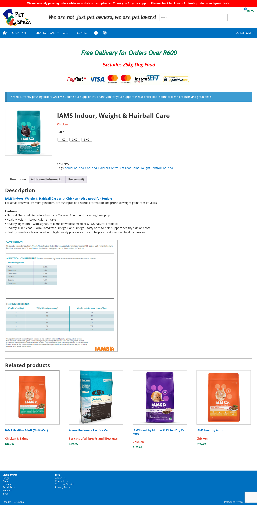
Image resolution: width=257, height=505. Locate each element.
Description (18, 179)
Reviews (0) (76, 179)
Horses (7, 484)
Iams (136, 168)
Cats (5, 481)
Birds (6, 493)
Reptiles (7, 490)
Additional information (47, 179)
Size (61, 132)
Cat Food (91, 168)
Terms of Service (64, 484)
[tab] (18, 179)
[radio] (63, 139)
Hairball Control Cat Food (114, 168)
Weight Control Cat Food (157, 168)
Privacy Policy (62, 487)
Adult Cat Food (74, 168)
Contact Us (61, 481)
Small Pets (9, 487)
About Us (60, 478)
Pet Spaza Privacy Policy (237, 501)
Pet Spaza (18, 501)
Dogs (6, 478)
